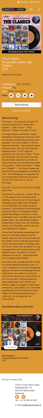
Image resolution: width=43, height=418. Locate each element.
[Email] (31, 95)
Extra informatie (21, 111)
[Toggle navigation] (31, 9)
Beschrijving (21, 105)
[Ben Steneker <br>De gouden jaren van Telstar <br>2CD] (21, 332)
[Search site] (39, 9)
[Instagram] (24, 397)
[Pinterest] (25, 95)
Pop (14, 88)
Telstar (11, 91)
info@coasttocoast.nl (31, 405)
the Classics (20, 91)
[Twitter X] (18, 95)
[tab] (21, 104)
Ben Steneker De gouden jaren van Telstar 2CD (15, 358)
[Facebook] (11, 95)
